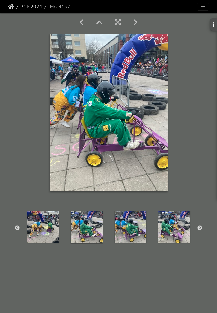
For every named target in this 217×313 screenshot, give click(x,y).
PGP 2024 (31, 6)
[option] (43, 227)
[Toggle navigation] (203, 7)
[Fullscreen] (117, 22)
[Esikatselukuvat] (99, 22)
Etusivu (11, 7)
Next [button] (199, 228)
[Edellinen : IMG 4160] (81, 22)
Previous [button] (17, 228)
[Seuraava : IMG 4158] (135, 22)
